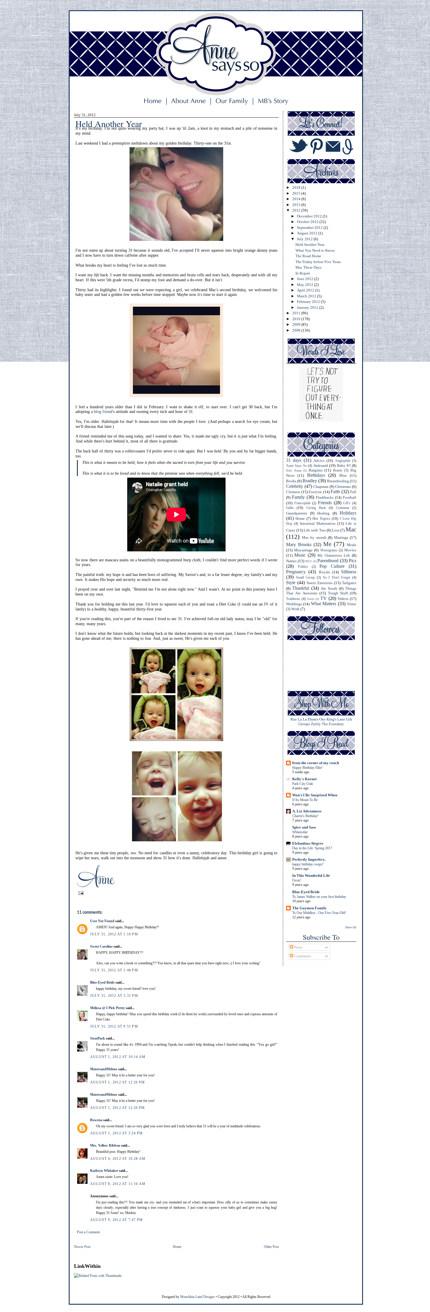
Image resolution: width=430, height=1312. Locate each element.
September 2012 (310, 227)
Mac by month (314, 537)
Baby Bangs (294, 470)
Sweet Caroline (101, 946)
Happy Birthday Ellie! (307, 768)
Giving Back (316, 508)
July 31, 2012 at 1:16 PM (114, 934)
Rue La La (298, 719)
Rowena (96, 1120)
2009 (296, 324)
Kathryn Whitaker (104, 1171)
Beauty (338, 470)
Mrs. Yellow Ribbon (105, 1145)
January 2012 (308, 307)
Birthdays (316, 475)
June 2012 (305, 279)
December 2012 (310, 216)
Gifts (290, 507)
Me (327, 544)
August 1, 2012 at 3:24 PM (116, 1133)
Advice (319, 460)
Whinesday (300, 832)
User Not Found (102, 921)
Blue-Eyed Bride (102, 982)
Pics (352, 560)
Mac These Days (308, 267)
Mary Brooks (299, 544)
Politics (303, 567)
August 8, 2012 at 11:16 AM (117, 1184)
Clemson (293, 492)
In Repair (302, 273)
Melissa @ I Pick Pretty (107, 1008)
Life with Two (315, 530)
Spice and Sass (304, 827)
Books (291, 481)
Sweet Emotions (320, 583)
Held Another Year (309, 244)
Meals (351, 545)
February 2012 (309, 301)
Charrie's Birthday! (305, 816)
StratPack (97, 1038)
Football (349, 497)
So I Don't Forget (336, 577)
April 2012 (306, 290)
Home (177, 1247)
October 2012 (308, 221)
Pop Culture (332, 566)
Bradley (309, 480)
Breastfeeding (338, 481)
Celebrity (294, 486)
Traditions (293, 599)
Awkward (320, 465)
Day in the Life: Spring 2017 (312, 848)
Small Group (305, 577)
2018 (296, 187)
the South (329, 588)
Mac (350, 529)
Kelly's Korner (304, 779)
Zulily (316, 724)
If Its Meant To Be (305, 800)
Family (298, 497)
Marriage (341, 537)
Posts (297, 947)
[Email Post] (80, 893)
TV (323, 598)
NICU (308, 561)
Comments (302, 956)
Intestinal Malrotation (318, 523)
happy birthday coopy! (308, 864)
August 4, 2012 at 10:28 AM (117, 1159)
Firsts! (296, 880)
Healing (323, 513)
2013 (296, 205)
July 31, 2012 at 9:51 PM (114, 1026)
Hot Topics (321, 518)
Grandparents (296, 513)
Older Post (271, 1247)
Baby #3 (344, 465)
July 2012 (305, 239)
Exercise (315, 492)
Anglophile (342, 461)
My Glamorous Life (333, 555)
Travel (310, 599)
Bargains (316, 470)
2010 (296, 319)
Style (290, 582)
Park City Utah (302, 784)
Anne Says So (296, 466)
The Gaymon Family (309, 908)
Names (291, 561)
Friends (325, 502)
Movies (350, 550)
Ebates (313, 719)
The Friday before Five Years (318, 262)
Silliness (348, 571)
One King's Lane (332, 719)
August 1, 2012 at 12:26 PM (117, 1082)
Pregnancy (296, 571)
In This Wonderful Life (311, 875)
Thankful (300, 588)
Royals (324, 572)
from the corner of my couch (315, 763)
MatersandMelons (103, 1069)
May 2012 (305, 284)
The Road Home (308, 256)
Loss (335, 530)
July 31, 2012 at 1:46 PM (114, 970)
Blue (343, 475)
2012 (296, 210)
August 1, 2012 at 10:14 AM (117, 1057)
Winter (351, 604)
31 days (293, 460)
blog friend (103, 411)
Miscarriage (303, 550)
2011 (296, 313)
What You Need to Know (315, 250)
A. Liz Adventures (306, 811)
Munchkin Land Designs (197, 1297)
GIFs (346, 503)
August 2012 (307, 233)
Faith (335, 491)
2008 (296, 330)
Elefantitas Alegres (307, 843)
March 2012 (307, 296)
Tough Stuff (338, 593)
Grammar (342, 508)
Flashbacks (324, 497)
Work (295, 609)
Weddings (294, 604)
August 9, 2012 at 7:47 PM (116, 1220)
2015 (296, 193)
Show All (350, 927)
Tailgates (349, 583)
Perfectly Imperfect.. (309, 859)
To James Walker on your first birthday (319, 897)
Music (300, 555)
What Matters (323, 603)
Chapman (320, 486)
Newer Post (82, 1247)
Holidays (348, 512)
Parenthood (327, 560)
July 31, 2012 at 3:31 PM (114, 996)
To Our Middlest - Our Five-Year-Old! (319, 913)
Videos (343, 598)
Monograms (328, 550)
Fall (353, 492)
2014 (296, 199)
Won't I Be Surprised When (314, 795)
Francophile (302, 503)
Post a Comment (88, 1232)
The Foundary (333, 724)
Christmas (343, 486)
